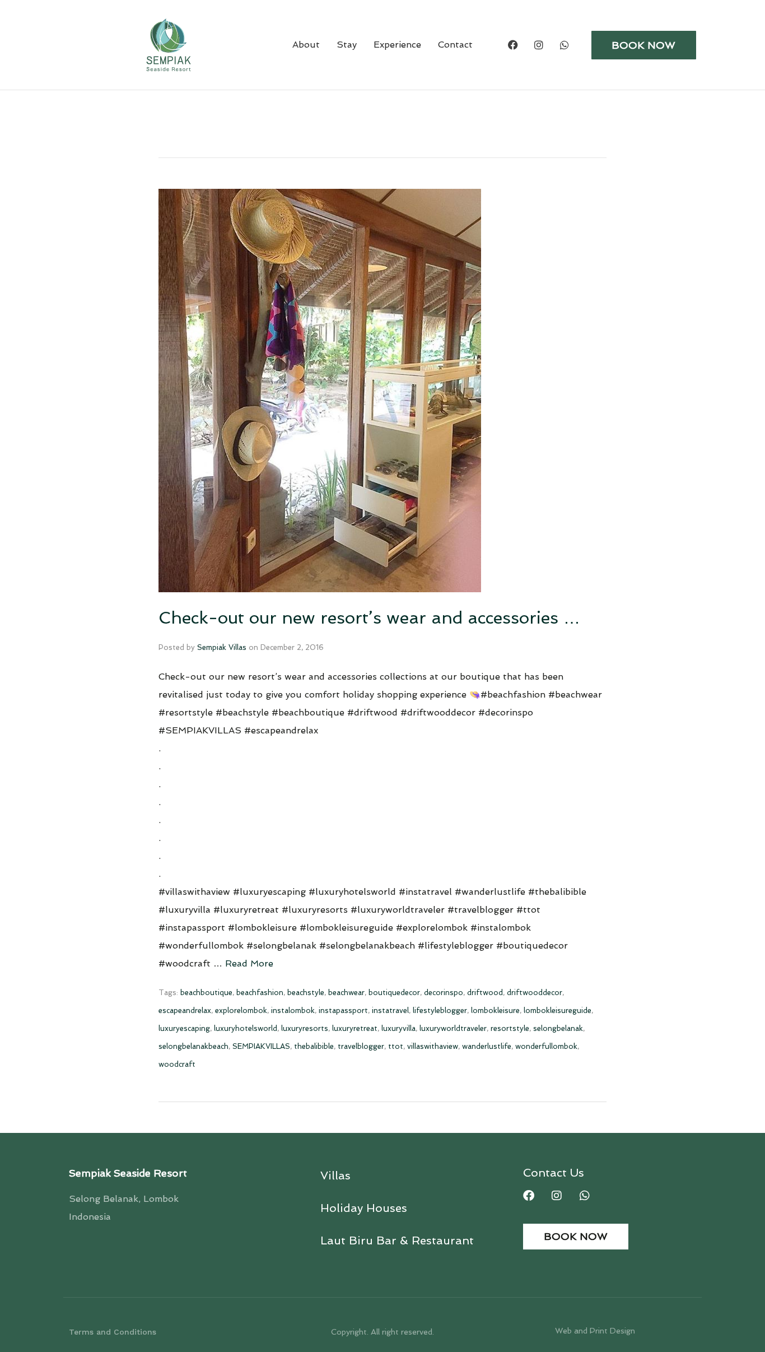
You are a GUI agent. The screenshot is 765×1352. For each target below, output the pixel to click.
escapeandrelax (184, 1010)
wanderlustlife (486, 1046)
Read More (249, 963)
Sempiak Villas (221, 647)
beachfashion (259, 992)
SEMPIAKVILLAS (261, 1046)
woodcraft (176, 1064)
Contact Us (553, 1172)
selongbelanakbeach (193, 1046)
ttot (395, 1046)
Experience (397, 44)
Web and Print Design (595, 1330)
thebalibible (314, 1046)
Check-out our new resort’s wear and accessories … (369, 618)
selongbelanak (558, 1028)
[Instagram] (539, 45)
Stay (347, 44)
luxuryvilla (398, 1028)
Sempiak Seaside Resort (128, 1173)
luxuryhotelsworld (245, 1028)
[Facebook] (513, 45)
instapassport (343, 1010)
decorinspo (443, 992)
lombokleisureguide (557, 1010)
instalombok (293, 1010)
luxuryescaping (184, 1028)
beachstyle (305, 992)
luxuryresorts (304, 1028)
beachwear (346, 992)
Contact (455, 44)
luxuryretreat (354, 1028)
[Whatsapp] (564, 45)
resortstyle (510, 1028)
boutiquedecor (394, 992)
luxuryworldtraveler (453, 1028)
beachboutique (206, 992)
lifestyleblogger (440, 1010)
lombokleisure (495, 1010)
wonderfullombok (546, 1046)
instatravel (390, 1010)
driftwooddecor (534, 992)
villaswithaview (432, 1046)
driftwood (485, 992)
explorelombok (241, 1010)
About (306, 44)
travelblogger (361, 1046)
